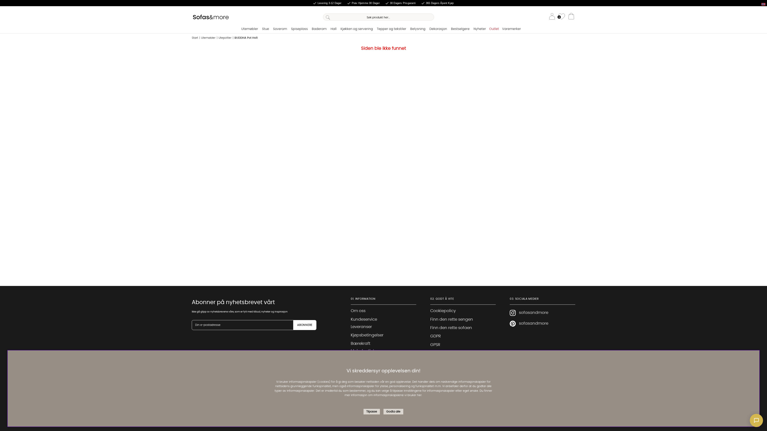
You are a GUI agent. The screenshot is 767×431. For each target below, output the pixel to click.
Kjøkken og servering (357, 29)
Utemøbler (249, 29)
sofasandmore (533, 313)
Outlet (494, 29)
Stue (265, 29)
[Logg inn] (552, 17)
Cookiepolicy (443, 311)
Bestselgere (460, 29)
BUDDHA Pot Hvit (246, 38)
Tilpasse (371, 411)
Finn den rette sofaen (451, 328)
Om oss (358, 311)
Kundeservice (364, 319)
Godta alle (393, 411)
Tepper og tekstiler (391, 29)
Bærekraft (360, 344)
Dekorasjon (438, 29)
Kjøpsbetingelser (367, 335)
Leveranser (361, 327)
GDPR (435, 336)
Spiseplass (299, 29)
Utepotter (225, 38)
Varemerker (511, 29)
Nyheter (480, 29)
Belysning (417, 29)
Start (195, 38)
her (419, 395)
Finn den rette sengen (451, 319)
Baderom (319, 29)
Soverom (280, 29)
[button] (756, 420)
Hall (334, 29)
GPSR (435, 345)
